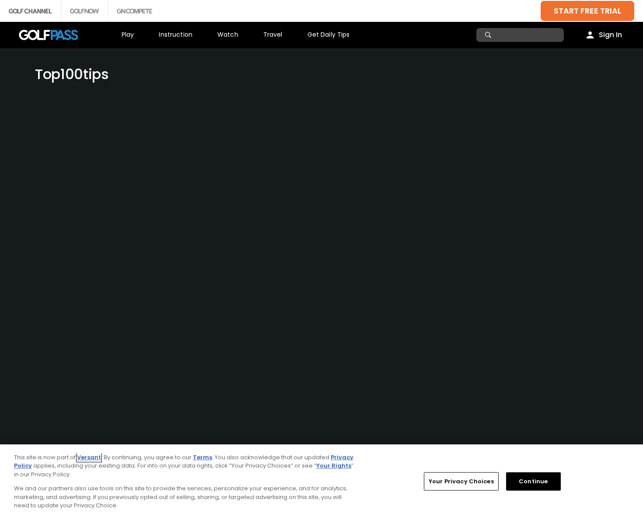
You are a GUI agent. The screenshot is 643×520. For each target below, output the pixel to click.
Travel (273, 34)
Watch (227, 34)
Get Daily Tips (329, 34)
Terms (202, 457)
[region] (321, 482)
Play (128, 34)
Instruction (175, 34)
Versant (89, 457)
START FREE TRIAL (587, 10)
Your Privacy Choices (461, 481)
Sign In (610, 35)
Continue (533, 481)
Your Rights (333, 465)
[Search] (489, 35)
